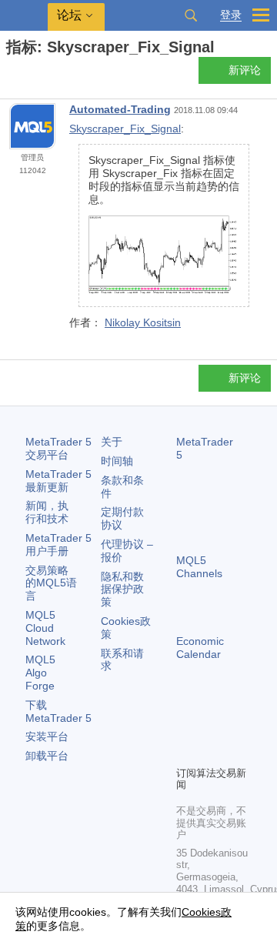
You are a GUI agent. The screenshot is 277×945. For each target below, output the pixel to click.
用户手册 (58, 544)
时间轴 (117, 461)
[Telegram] (210, 727)
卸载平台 (46, 756)
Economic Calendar (200, 647)
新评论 (245, 70)
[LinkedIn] (210, 752)
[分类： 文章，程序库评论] (29, 74)
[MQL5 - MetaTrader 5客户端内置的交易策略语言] (24, 15)
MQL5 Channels (199, 566)
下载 (58, 711)
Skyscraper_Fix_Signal (125, 128)
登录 (231, 15)
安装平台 (46, 736)
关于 (111, 442)
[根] (10, 74)
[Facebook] (185, 727)
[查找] (191, 15)
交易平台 (58, 448)
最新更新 (58, 480)
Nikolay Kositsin (143, 322)
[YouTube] (185, 752)
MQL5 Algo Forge (40, 672)
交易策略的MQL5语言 (51, 583)
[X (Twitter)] (234, 727)
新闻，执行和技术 (46, 512)
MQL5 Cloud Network (45, 628)
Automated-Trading (120, 109)
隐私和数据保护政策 (122, 589)
